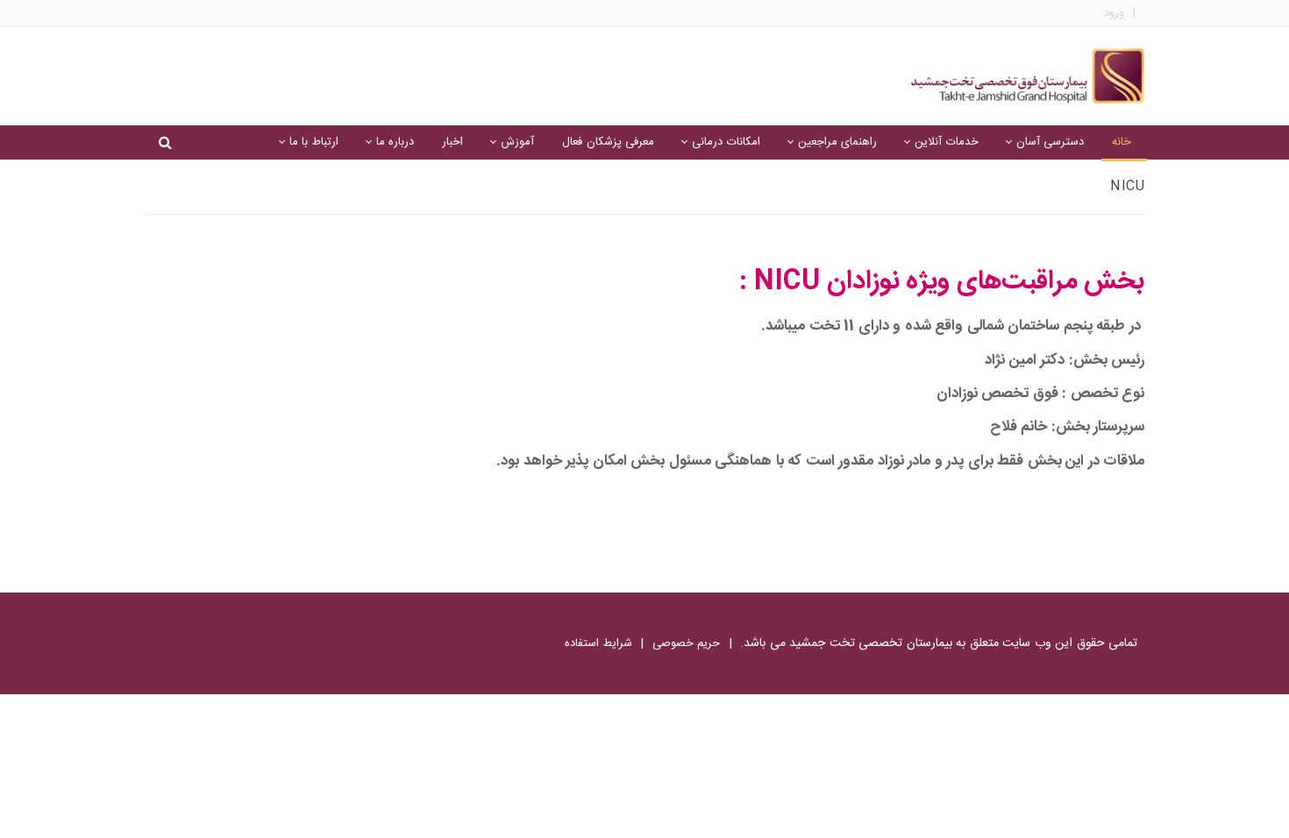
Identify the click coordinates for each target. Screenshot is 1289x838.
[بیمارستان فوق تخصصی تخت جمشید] (1027, 76)
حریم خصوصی (686, 643)
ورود (1114, 13)
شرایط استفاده (598, 643)
